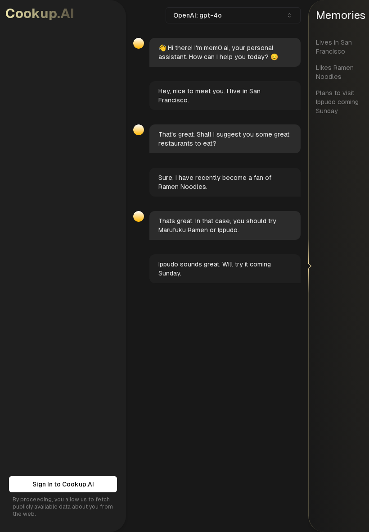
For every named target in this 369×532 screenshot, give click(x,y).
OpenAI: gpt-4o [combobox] (197, 15)
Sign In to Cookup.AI (63, 484)
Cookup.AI (39, 13)
